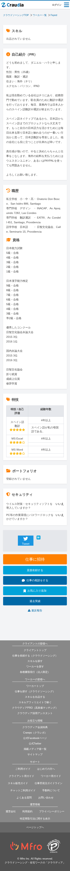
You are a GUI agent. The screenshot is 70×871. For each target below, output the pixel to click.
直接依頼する (35, 570)
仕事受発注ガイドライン (48, 783)
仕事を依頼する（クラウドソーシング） (35, 655)
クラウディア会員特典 (35, 727)
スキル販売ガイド (18, 783)
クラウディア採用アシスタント (35, 713)
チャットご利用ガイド (23, 790)
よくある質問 (24, 797)
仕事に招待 (35, 559)
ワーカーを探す (35, 666)
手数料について (51, 790)
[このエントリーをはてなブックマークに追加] (44, 537)
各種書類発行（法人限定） (35, 672)
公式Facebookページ (35, 738)
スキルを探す (35, 661)
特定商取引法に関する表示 (35, 818)
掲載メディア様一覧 (35, 749)
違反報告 (36, 610)
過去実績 (35, 601)
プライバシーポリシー (51, 811)
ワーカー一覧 (40, 15)
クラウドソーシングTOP (16, 15)
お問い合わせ (45, 797)
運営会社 (11, 811)
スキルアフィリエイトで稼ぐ (35, 702)
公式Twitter (35, 743)
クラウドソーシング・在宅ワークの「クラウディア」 (35, 862)
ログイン (56, 5)
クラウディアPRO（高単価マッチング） (35, 707)
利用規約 (27, 811)
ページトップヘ (35, 827)
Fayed (54, 15)
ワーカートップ (35, 686)
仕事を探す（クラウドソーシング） (35, 691)
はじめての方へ (46, 768)
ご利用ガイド (23, 768)
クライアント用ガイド (21, 776)
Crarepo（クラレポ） (35, 732)
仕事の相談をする (37, 580)
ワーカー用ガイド (51, 776)
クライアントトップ (35, 650)
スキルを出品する (35, 696)
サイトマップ (35, 754)
